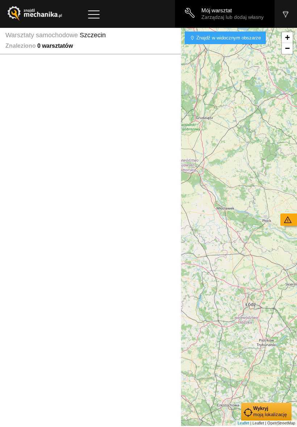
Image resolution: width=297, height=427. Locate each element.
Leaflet (243, 423)
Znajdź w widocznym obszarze (228, 38)
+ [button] (287, 37)
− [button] (287, 48)
